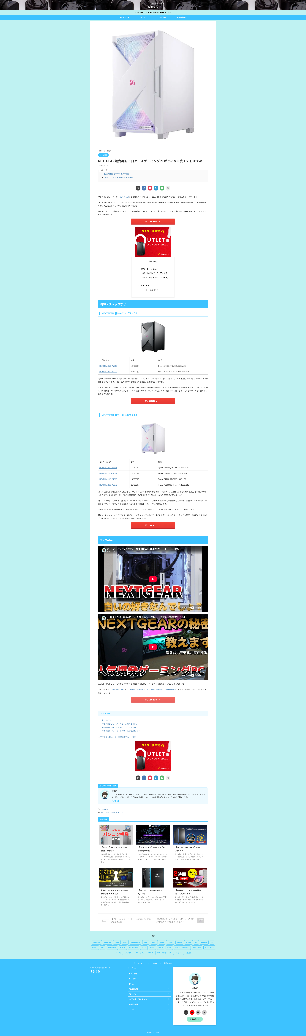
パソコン (143, 17)
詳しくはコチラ (151, 221)
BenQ (146, 942)
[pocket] (150, 188)
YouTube (145, 285)
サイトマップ (138, 963)
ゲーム (169, 947)
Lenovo (204, 942)
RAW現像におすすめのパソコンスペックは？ (120, 727)
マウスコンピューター (164, 953)
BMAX (154, 942)
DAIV (162, 942)
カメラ (160, 947)
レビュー (179, 953)
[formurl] (198, 1012)
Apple (117, 942)
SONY (152, 947)
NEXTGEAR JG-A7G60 (108, 366)
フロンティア (140, 953)
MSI (102, 947)
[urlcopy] (168, 188)
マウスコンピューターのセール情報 (118, 177)
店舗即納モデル (171, 689)
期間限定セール (118, 689)
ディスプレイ (209, 947)
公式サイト (106, 720)
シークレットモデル (136, 689)
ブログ (150, 953)
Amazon (107, 942)
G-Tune (188, 942)
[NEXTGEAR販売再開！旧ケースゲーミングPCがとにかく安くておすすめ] (156, 188)
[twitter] (138, 188)
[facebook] (144, 188)
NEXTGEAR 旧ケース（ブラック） (155, 273)
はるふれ (153, 6)
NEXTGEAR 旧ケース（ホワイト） (155, 277)
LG (212, 942)
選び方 (188, 953)
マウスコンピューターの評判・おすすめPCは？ (121, 731)
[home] (118, 801)
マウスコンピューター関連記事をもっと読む (118, 737)
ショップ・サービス (182, 947)
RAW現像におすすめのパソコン (117, 174)
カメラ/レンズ (124, 17)
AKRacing (96, 942)
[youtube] (116, 801)
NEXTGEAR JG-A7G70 (108, 371)
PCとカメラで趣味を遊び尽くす (100, 968)
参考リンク (154, 290)
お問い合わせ (181, 17)
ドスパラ (118, 953)
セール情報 (162, 17)
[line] (162, 188)
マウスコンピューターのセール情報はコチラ (120, 724)
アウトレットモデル (155, 689)
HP (196, 942)
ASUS (125, 942)
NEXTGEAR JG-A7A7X (108, 467)
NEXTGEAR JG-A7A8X (108, 473)
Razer (144, 947)
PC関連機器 (133, 947)
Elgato (170, 942)
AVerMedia (135, 942)
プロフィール (157, 963)
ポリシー (147, 963)
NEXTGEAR (124, 197)
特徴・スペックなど (149, 269)
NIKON (123, 947)
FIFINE (179, 942)
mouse (95, 947)
